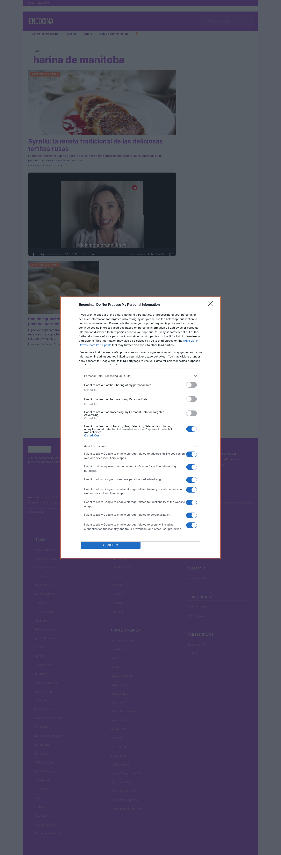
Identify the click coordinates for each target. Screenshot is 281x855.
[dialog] (140, 427)
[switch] (191, 385)
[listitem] (140, 376)
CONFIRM (110, 545)
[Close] (212, 305)
